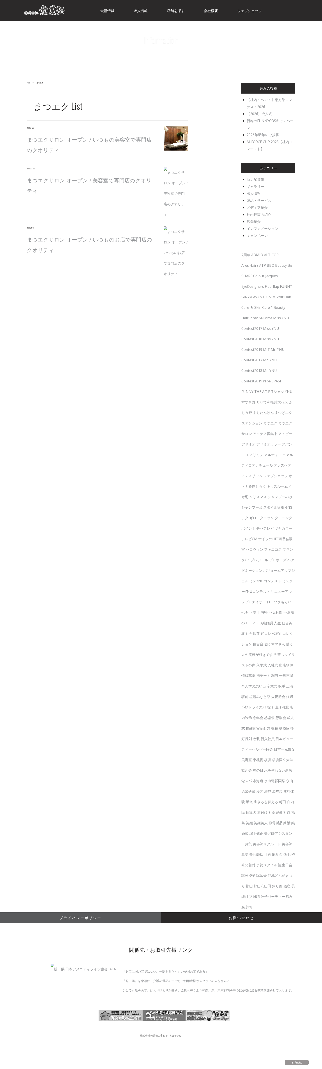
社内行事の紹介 (259, 214)
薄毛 (286, 854)
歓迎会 (246, 770)
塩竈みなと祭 (259, 696)
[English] (300, 10)
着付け (262, 812)
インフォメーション (262, 228)
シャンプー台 (251, 507)
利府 (274, 675)
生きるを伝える (266, 801)
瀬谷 (267, 791)
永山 (289, 780)
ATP (262, 265)
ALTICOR (271, 254)
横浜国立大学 (282, 759)
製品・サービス (259, 200)
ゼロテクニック (261, 517)
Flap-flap (272, 286)
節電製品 (276, 822)
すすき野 (248, 402)
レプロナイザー (253, 602)
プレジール (259, 560)
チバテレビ (265, 528)
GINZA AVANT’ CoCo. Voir (262, 297)
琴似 (249, 801)
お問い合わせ (241, 917)
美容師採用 (258, 854)
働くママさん (274, 644)
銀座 (286, 886)
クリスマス (258, 496)
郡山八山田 (262, 886)
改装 (256, 738)
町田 (282, 801)
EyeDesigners (252, 286)
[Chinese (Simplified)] (288, 10)
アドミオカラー (268, 444)
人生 (277, 623)
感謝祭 (269, 717)
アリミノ (256, 454)
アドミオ (248, 444)
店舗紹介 (254, 221)
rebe (267, 381)
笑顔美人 (261, 822)
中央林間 (276, 612)
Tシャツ (277, 391)
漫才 (259, 791)
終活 (286, 822)
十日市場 (286, 675)
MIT (266, 349)
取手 (281, 686)
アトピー (285, 433)
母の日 (258, 770)
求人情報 (254, 193)
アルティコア (274, 454)
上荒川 (254, 612)
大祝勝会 (278, 696)
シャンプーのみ (280, 496)
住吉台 (258, 644)
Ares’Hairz (249, 265)
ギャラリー (255, 186)
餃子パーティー (273, 896)
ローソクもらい (279, 602)
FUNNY (286, 286)
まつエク (270, 423)
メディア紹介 (257, 207)
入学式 (261, 665)
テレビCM (249, 538)
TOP (28, 83)
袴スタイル (268, 865)
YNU (288, 391)
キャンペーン (257, 235)
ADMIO (257, 254)
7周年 (245, 254)
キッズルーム (277, 486)
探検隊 (284, 728)
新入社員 (268, 738)
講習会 (261, 875)
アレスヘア (282, 465)
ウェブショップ (275, 475)
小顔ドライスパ (253, 707)
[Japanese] (311, 10)
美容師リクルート (267, 844)
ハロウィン (254, 549)
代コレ (266, 633)
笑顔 (249, 822)
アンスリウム (251, 475)
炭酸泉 (277, 791)
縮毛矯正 (256, 833)
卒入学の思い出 (253, 686)
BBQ (270, 265)
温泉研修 (248, 791)
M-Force (265, 318)
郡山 (249, 886)
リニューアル (281, 591)
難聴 (256, 896)
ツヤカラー (283, 528)
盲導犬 (251, 812)
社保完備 (276, 812)
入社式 (273, 665)
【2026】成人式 (259, 113)
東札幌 (258, 759)
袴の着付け (250, 865)
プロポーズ (278, 560)
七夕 (244, 612)
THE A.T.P (262, 391)
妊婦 (289, 696)
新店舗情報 (255, 179)
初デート (263, 675)
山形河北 (282, 707)
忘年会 (258, 717)
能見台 (277, 854)
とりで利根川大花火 (272, 402)
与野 (264, 612)
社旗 (286, 812)
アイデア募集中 (265, 433)
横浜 (267, 759)
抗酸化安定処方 (258, 728)
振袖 (274, 728)
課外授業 (248, 875)
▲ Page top (296, 1062)
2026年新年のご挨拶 (263, 134)
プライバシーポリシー (81, 917)
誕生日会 (285, 865)
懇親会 (281, 717)
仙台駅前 (253, 633)
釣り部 (277, 886)
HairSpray (249, 318)
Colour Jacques (265, 275)
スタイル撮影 (273, 507)
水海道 (258, 780)
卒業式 (272, 686)
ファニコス (273, 549)
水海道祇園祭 (274, 780)
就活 (270, 707)
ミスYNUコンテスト (265, 581)
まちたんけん (263, 412)
